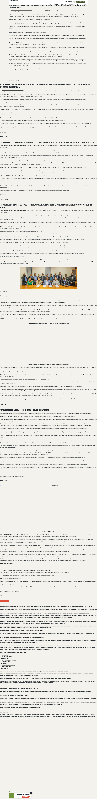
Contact (85, 4)
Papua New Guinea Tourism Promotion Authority (13, 419)
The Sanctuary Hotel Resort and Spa (8, 665)
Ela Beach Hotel (5, 655)
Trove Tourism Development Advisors (17, 539)
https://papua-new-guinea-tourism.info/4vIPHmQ (20, 584)
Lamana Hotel (4, 663)
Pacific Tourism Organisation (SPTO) (7, 605)
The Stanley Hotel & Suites (7, 656)
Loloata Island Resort (6, 661)
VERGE (81, 539)
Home (50, 4)
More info (78, 4)
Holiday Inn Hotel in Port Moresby (38, 305)
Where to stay (63, 4)
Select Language (69, 1)
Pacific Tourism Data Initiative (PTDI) (52, 605)
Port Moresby (9, 691)
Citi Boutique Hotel (5, 668)
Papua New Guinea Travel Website (32, 688)
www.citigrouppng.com (41, 718)
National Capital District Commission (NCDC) (45, 301)
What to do (56, 4)
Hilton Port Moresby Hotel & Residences (9, 660)
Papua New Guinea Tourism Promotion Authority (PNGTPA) (14, 301)
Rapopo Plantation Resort (6, 666)
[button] (9, 80)
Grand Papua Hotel (5, 658)
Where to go (71, 4)
